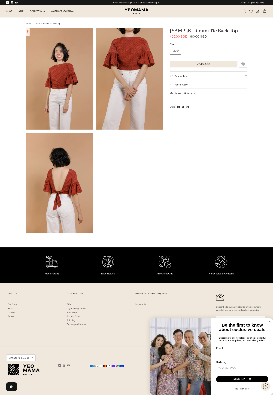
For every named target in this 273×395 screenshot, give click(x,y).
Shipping (71, 320)
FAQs (243, 2)
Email (219, 348)
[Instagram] (12, 2)
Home (28, 23)
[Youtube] (16, 2)
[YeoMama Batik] (136, 11)
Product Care (73, 316)
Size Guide (72, 312)
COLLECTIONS (37, 11)
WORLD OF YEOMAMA (62, 11)
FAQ (69, 304)
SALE (21, 11)
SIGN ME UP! (242, 379)
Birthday (220, 362)
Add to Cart (203, 64)
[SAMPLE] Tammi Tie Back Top (47, 23)
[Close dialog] (269, 322)
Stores (11, 316)
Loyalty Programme (76, 308)
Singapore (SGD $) (256, 2)
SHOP (9, 11)
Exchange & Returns (76, 324)
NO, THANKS (242, 388)
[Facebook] (7, 2)
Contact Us (140, 304)
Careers (11, 312)
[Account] (258, 11)
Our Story (12, 304)
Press (10, 308)
